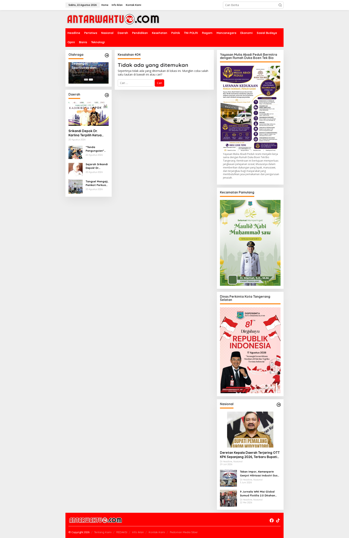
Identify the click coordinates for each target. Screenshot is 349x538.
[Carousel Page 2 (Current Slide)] (91, 80)
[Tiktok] (278, 520)
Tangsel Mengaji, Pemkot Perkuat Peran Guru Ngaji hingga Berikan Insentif (97, 183)
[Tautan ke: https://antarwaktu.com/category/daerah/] (106, 95)
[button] (280, 5)
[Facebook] (271, 520)
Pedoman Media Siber (184, 532)
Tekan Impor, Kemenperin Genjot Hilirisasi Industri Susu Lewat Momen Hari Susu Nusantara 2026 (259, 473)
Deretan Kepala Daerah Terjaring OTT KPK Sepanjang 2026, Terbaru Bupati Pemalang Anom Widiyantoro (250, 455)
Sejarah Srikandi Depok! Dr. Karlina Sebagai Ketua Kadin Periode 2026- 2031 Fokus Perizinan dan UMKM (97, 166)
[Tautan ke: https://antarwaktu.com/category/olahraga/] (106, 55)
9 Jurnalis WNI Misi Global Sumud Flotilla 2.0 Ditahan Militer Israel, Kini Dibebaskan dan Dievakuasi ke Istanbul (259, 493)
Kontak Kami (157, 532)
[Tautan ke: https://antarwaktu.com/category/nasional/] (278, 404)
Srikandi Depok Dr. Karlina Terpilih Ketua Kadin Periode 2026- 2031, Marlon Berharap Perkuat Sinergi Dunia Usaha (86, 133)
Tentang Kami (102, 532)
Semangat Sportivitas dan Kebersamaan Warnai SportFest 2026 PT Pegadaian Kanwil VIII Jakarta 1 (86, 65)
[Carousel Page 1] (86, 80)
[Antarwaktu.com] (113, 19)
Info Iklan (138, 532)
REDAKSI (121, 532)
